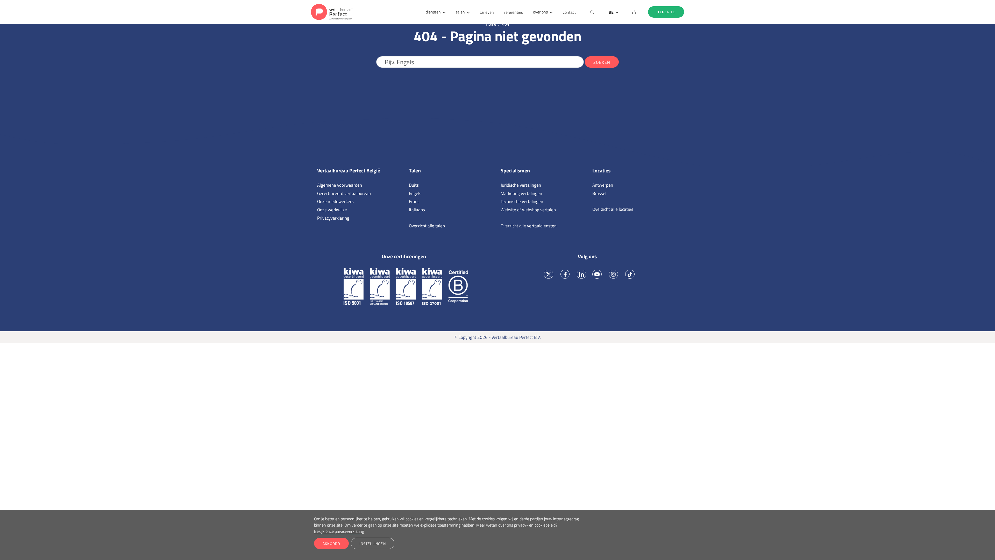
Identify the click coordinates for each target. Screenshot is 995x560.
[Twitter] (549, 274)
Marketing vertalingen (521, 193)
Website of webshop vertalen (528, 209)
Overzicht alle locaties (612, 209)
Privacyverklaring (333, 218)
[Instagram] (613, 274)
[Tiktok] (630, 274)
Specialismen (515, 170)
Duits (414, 185)
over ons (540, 12)
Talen (415, 170)
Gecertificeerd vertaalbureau (344, 193)
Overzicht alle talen (427, 225)
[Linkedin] (582, 274)
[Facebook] (565, 274)
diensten (433, 12)
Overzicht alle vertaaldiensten (529, 225)
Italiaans (417, 209)
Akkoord (331, 543)
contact (569, 12)
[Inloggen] (634, 12)
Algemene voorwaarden (339, 185)
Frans (414, 201)
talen (460, 12)
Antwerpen (602, 185)
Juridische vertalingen (521, 185)
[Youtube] (597, 274)
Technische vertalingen (522, 201)
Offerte (666, 12)
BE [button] (611, 12)
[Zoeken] (592, 12)
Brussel (599, 193)
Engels (415, 193)
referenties (513, 12)
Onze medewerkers (335, 201)
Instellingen (372, 543)
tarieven (487, 12)
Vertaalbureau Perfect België (348, 170)
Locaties (601, 170)
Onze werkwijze (332, 209)
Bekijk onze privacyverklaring (339, 531)
